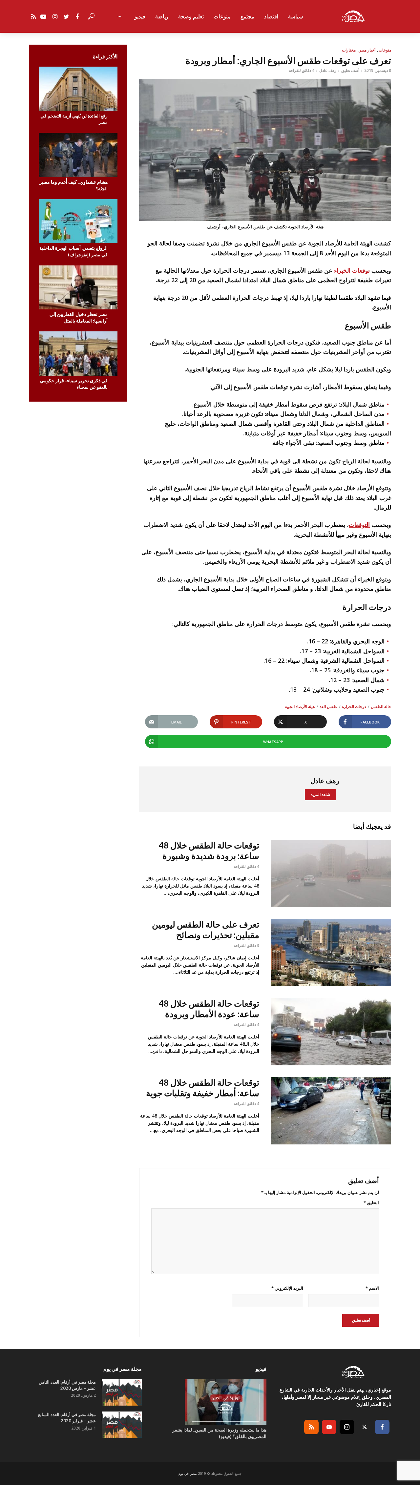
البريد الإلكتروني (287, 1288)
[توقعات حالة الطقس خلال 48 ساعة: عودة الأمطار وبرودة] (331, 1031)
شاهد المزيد (320, 794)
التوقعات (359, 525)
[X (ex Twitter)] (364, 1427)
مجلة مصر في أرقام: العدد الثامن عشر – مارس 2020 (67, 1385)
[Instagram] (347, 1427)
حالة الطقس (381, 706)
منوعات (222, 16)
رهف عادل (327, 70)
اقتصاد (271, 16)
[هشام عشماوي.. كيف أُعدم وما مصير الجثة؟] (78, 155)
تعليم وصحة (191, 16)
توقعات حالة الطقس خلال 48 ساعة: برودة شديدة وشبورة (209, 850)
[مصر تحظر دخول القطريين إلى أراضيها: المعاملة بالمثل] (78, 287)
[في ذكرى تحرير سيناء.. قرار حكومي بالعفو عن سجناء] (78, 353)
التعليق (371, 1202)
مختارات (349, 50)
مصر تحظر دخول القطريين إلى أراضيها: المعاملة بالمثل (79, 317)
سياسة (295, 16)
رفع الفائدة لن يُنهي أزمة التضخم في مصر (74, 119)
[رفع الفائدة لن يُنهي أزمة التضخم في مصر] (78, 89)
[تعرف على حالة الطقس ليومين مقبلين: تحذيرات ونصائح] (331, 952)
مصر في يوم (187, 1473)
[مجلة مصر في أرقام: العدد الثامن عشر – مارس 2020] (122, 1392)
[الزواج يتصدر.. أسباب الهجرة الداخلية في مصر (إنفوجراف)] (78, 221)
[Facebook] (382, 1427)
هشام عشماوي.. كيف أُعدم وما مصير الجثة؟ (73, 185)
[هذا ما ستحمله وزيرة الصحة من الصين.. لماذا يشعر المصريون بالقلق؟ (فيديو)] (210, 1402)
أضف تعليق (350, 70)
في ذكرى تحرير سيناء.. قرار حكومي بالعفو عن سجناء (74, 384)
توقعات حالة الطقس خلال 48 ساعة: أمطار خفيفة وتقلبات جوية (202, 1087)
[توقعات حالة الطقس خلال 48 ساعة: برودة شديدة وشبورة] (331, 873)
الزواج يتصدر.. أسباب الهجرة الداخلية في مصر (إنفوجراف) (73, 251)
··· (119, 16)
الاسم (372, 1288)
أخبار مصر (367, 50)
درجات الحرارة (354, 706)
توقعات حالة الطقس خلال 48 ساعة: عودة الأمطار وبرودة (209, 1008)
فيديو (140, 16)
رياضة (161, 16)
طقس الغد (328, 706)
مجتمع (247, 16)
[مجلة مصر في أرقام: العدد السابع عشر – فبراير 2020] (122, 1425)
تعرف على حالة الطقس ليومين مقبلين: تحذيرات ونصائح (205, 929)
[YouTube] (329, 1427)
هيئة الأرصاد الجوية (300, 706)
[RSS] (311, 1427)
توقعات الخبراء (352, 270)
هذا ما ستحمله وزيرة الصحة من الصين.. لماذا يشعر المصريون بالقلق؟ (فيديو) (219, 1433)
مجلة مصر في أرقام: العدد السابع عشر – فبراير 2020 (67, 1417)
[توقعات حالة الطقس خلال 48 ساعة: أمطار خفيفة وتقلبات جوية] (331, 1110)
